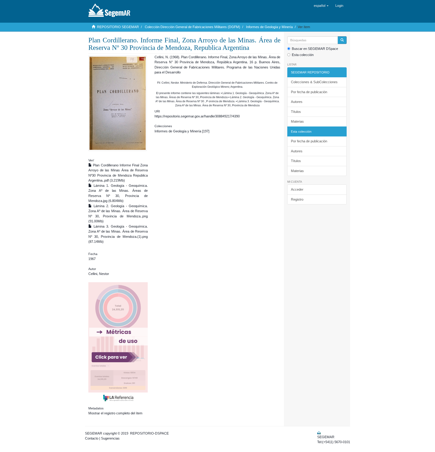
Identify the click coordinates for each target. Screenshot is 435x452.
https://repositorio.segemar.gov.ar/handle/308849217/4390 (197, 116)
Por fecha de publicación (309, 92)
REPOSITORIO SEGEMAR (118, 27)
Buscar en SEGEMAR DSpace (315, 49)
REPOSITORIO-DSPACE (149, 433)
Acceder (297, 189)
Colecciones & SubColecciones (314, 82)
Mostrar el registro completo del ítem (115, 413)
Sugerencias (110, 438)
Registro (297, 199)
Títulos (296, 112)
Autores (296, 102)
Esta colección (303, 55)
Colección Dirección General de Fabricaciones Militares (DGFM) (192, 27)
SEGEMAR (93, 433)
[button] (321, 5)
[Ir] (342, 40)
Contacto (91, 438)
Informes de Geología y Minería (269, 27)
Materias (297, 121)
